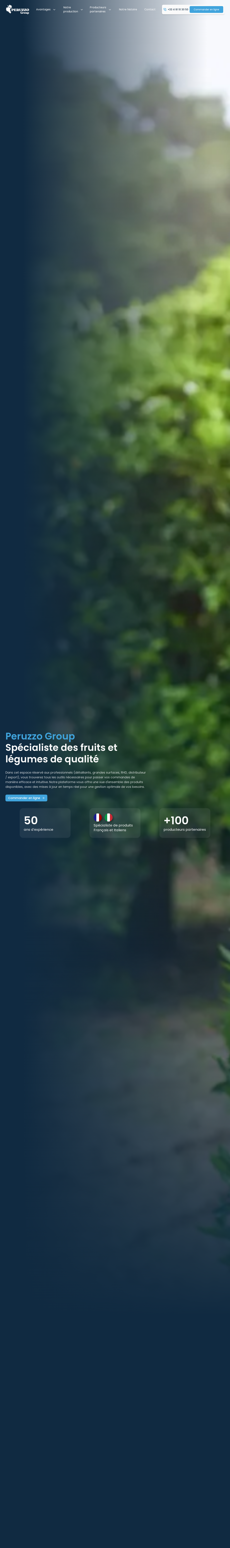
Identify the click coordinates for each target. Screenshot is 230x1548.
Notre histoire (128, 9)
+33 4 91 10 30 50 (178, 9)
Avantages (43, 9)
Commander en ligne (206, 9)
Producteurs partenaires (98, 9)
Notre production (70, 9)
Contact (150, 9)
